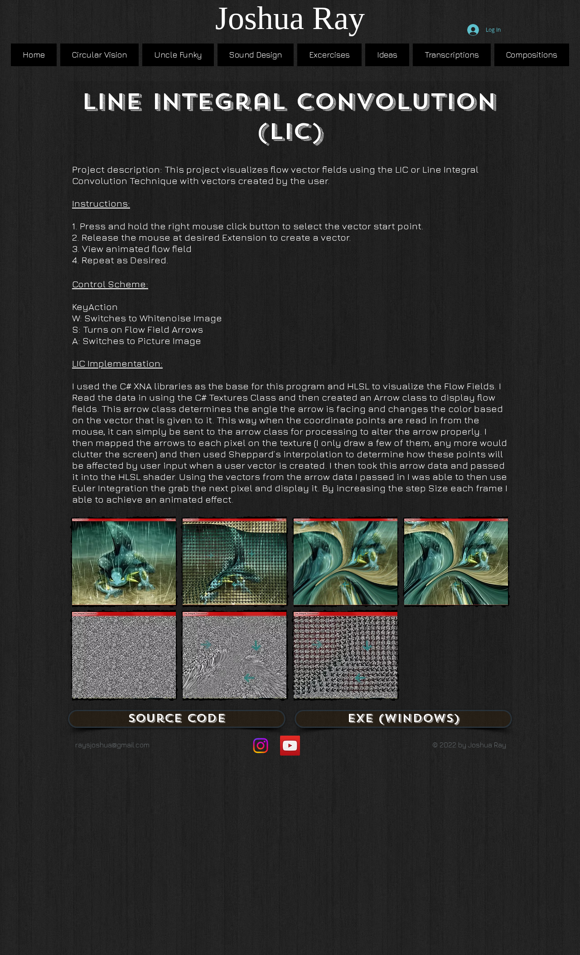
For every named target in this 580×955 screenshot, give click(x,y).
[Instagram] (261, 746)
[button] (124, 562)
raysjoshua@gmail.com (112, 745)
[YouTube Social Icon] (290, 746)
